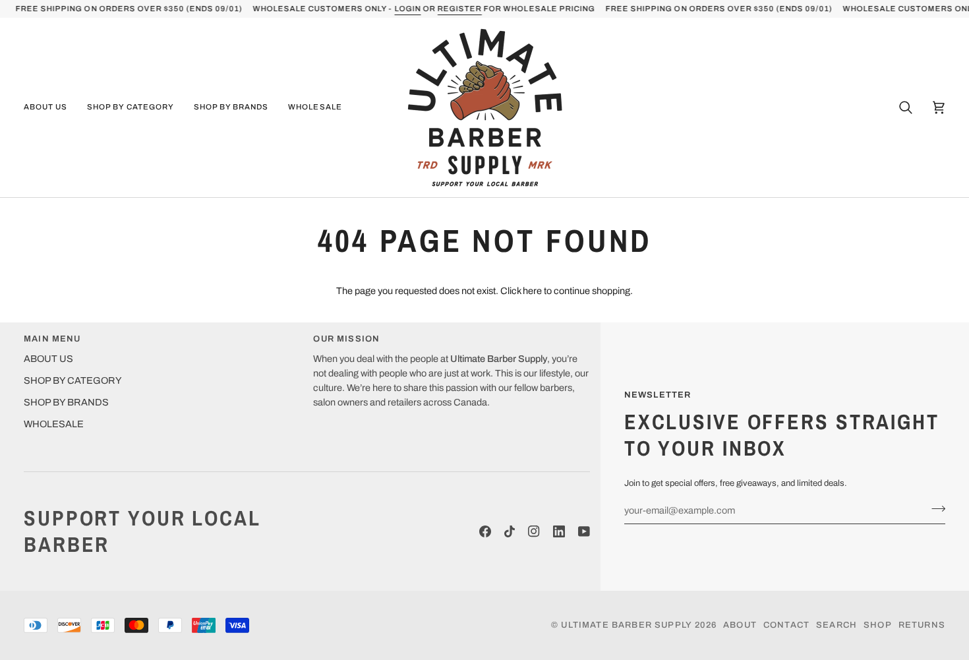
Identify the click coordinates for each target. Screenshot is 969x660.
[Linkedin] (559, 531)
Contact (786, 625)
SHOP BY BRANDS (66, 402)
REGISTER (459, 9)
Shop (878, 625)
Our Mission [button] (346, 339)
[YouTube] (584, 531)
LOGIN (407, 9)
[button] (50, 107)
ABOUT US (48, 358)
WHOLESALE (54, 424)
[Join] (934, 508)
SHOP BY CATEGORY (73, 380)
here (532, 290)
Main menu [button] (52, 339)
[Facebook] (485, 531)
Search (836, 625)
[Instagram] (534, 531)
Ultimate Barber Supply (626, 625)
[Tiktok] (509, 531)
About (740, 625)
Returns (921, 625)
